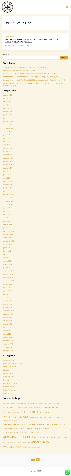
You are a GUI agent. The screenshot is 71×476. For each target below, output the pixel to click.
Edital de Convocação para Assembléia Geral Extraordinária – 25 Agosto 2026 (30, 73)
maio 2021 (7, 294)
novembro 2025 (8, 122)
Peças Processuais (9, 390)
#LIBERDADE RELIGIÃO (45, 437)
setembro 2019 (8, 347)
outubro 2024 (8, 161)
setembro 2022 (8, 241)
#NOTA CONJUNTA (24, 443)
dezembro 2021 (8, 271)
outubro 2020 (8, 317)
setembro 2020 (8, 321)
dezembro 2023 (8, 191)
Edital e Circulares (9, 367)
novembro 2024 (8, 158)
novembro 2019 (8, 341)
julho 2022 (7, 248)
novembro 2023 (8, 195)
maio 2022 (7, 254)
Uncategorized (8, 393)
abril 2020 (6, 331)
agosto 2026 (7, 95)
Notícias (6, 380)
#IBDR (49, 421)
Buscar (63, 58)
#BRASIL (58, 404)
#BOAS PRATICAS (48, 404)
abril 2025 (6, 145)
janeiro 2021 (7, 307)
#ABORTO (6, 404)
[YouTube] (33, 460)
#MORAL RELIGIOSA (62, 437)
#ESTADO (26, 421)
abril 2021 (6, 297)
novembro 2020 (8, 314)
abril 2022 (6, 258)
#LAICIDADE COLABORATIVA (44, 424)
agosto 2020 (7, 324)
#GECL (31, 421)
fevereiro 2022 (8, 264)
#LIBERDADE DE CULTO (49, 428)
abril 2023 (6, 218)
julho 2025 (7, 135)
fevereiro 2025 (8, 148)
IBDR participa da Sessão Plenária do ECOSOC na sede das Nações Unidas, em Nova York (34, 80)
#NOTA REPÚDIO (12, 446)
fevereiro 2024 (8, 185)
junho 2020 (7, 327)
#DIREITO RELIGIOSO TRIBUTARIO (11, 412)
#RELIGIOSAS (32, 447)
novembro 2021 (8, 274)
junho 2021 (7, 291)
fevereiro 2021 (8, 304)
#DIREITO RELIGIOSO (52, 407)
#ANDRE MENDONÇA (21, 403)
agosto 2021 (7, 284)
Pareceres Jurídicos (10, 383)
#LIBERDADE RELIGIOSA (18, 437)
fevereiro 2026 (8, 112)
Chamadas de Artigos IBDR (12, 363)
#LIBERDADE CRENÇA (30, 428)
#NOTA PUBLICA (23, 45)
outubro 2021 (8, 278)
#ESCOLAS (20, 421)
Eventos (6, 370)
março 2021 (7, 301)
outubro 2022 (8, 238)
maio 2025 (7, 141)
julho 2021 (7, 288)
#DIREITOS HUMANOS (16, 416)
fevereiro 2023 (8, 224)
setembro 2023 (8, 201)
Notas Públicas (9, 36)
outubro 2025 (8, 125)
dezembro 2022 (8, 231)
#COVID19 (30, 408)
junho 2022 (7, 251)
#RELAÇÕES (24, 447)
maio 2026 (7, 102)
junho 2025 (7, 138)
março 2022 (7, 261)
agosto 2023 (7, 205)
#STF (29, 45)
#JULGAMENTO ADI (11, 45)
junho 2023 (7, 211)
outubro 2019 (8, 344)
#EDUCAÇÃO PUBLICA (10, 421)
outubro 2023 (8, 198)
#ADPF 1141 (12, 403)
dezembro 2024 (8, 155)
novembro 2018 (8, 351)
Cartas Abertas (8, 360)
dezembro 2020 (8, 311)
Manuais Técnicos (9, 373)
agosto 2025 (7, 131)
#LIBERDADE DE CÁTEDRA (9, 432)
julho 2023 (7, 208)
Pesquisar (6, 54)
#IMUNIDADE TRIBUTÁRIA (59, 421)
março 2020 (7, 334)
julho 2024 (7, 171)
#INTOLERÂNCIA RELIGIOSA (12, 424)
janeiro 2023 (7, 228)
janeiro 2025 (7, 151)
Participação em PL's (10, 387)
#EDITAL (45, 417)
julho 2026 (7, 98)
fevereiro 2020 (8, 337)
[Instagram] (38, 460)
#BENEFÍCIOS (38, 403)
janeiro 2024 (7, 188)
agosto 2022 (7, 244)
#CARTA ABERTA (9, 407)
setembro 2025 (8, 128)
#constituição (22, 408)
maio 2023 (7, 214)
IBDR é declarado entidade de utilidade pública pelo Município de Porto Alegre (30, 77)
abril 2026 (6, 105)
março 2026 (7, 108)
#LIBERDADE (61, 424)
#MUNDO (6, 442)
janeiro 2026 (7, 115)
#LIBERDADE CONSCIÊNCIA (11, 428)
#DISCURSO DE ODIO (36, 417)
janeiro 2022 (7, 268)
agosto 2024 (7, 168)
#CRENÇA (37, 408)
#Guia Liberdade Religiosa (40, 421)
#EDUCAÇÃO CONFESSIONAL (56, 417)
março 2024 (7, 181)
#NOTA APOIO (13, 442)
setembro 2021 (8, 281)
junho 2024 (7, 175)
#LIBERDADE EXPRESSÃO (28, 432)
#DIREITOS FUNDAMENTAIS (34, 411)
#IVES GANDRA (26, 424)
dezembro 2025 (8, 118)
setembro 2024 (8, 165)
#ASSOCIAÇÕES (30, 403)
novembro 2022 (8, 234)
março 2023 (7, 221)
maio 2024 (7, 178)
